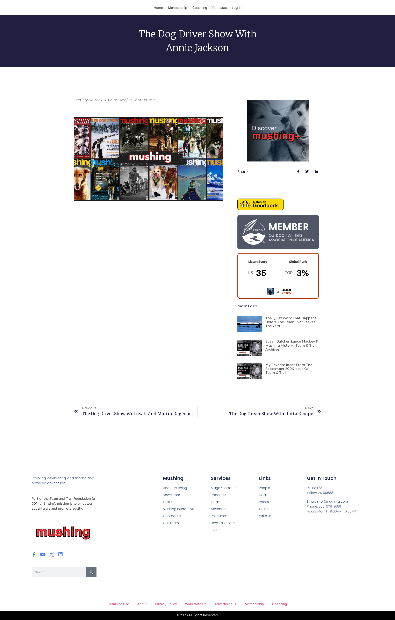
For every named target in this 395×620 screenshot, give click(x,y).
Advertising (223, 604)
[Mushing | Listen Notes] (278, 298)
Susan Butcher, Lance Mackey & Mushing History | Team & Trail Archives (291, 345)
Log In (237, 8)
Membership (177, 8)
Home (158, 8)
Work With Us (195, 604)
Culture (265, 509)
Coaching (199, 8)
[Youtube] (43, 554)
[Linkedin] (60, 554)
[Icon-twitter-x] (51, 554)
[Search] (91, 572)
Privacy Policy (166, 604)
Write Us (265, 516)
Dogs (263, 494)
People (264, 487)
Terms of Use (118, 604)
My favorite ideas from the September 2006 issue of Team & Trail (288, 369)
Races (264, 502)
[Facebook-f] (34, 554)
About (142, 604)
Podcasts (219, 8)
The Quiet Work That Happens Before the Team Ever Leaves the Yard (290, 322)
